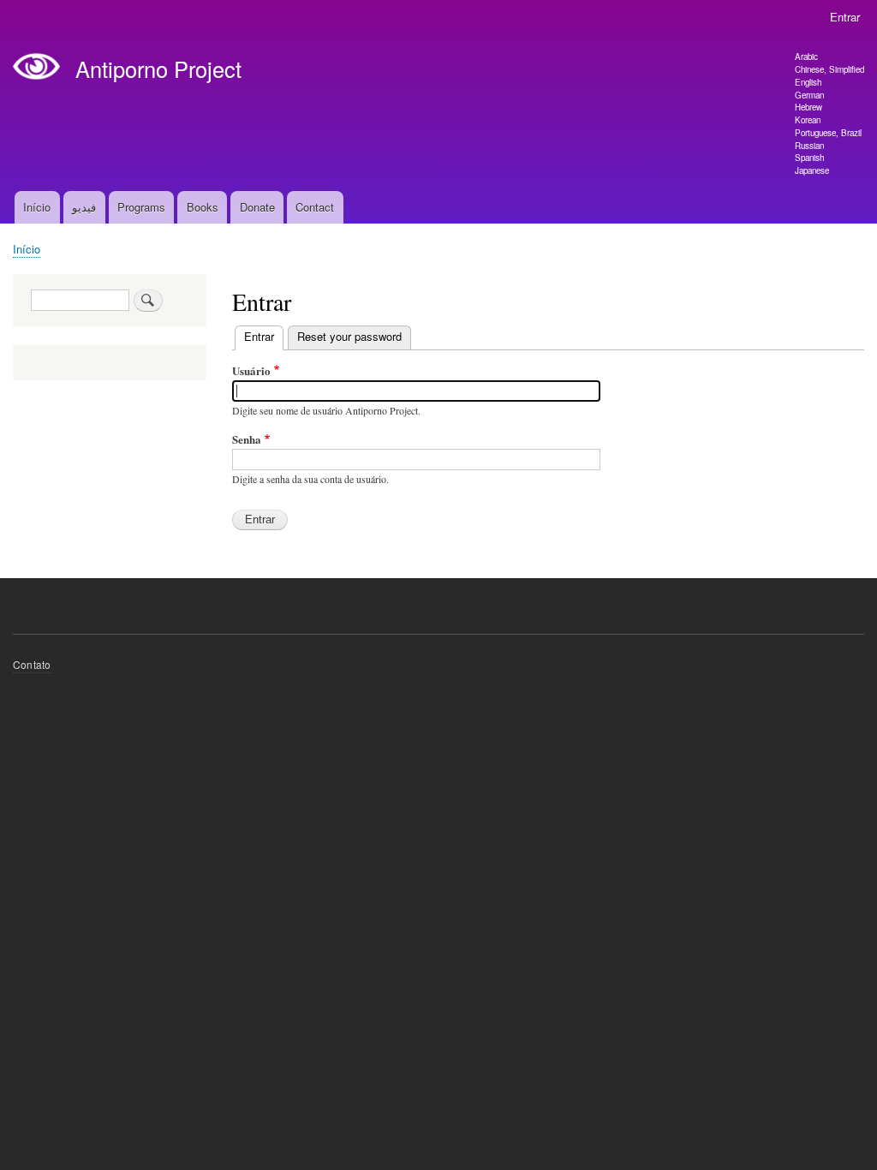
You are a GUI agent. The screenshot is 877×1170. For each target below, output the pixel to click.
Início (37, 207)
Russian (809, 146)
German (809, 95)
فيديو (84, 207)
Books (202, 207)
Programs (141, 207)
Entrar (845, 17)
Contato (32, 664)
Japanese (812, 170)
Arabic (806, 57)
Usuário (251, 370)
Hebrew (808, 107)
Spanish (809, 158)
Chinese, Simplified (829, 69)
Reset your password (349, 336)
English (808, 82)
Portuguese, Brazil (828, 133)
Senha (246, 439)
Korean (807, 120)
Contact (314, 207)
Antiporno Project (158, 68)
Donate (257, 207)
